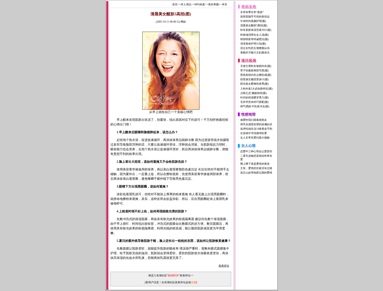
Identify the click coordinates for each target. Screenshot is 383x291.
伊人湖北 (186, 4)
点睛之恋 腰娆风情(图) (253, 93)
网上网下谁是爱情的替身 (255, 163)
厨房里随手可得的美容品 (255, 16)
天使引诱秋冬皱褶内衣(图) (255, 66)
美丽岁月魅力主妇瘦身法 (255, 52)
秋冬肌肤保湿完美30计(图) (255, 29)
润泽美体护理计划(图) (253, 43)
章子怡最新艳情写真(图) (254, 70)
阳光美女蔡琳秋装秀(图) (254, 83)
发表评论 (224, 265)
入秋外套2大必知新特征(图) (256, 88)
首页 (175, 4)
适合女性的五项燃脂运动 (255, 48)
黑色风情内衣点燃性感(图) (255, 74)
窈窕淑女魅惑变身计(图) (254, 79)
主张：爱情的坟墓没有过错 (256, 168)
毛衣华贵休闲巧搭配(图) (254, 102)
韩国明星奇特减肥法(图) (254, 39)
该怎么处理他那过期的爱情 (256, 172)
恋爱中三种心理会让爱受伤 (256, 151)
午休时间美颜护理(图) (253, 21)
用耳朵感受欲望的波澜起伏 (256, 124)
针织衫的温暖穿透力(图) (254, 97)
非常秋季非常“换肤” (252, 12)
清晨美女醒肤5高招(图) (253, 25)
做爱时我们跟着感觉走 (253, 119)
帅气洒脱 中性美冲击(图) (254, 106)
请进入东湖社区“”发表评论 (169, 275)
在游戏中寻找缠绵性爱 (253, 133)
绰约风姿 (199, 4)
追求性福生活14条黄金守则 (256, 128)
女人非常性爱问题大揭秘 (255, 137)
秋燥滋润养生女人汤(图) (254, 34)
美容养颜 (213, 4)
